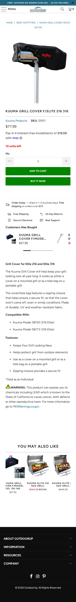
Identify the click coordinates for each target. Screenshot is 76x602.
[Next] (69, 475)
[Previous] (7, 475)
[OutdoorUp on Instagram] (38, 576)
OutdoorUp (30, 587)
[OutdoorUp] (38, 9)
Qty (8, 153)
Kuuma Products (16, 120)
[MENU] (2, 9)
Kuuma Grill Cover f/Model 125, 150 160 (32, 236)
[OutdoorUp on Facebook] (31, 576)
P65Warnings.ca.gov (26, 406)
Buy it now (38, 181)
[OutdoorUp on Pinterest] (44, 576)
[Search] (62, 9)
